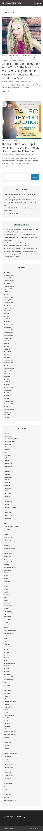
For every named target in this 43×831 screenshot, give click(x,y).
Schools (6, 745)
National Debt (8, 677)
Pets (5, 699)
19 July (31, 154)
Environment (8, 556)
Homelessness (8, 606)
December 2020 (8, 360)
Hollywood (7, 603)
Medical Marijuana (10, 663)
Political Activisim (10, 701)
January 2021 (8, 357)
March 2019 (7, 395)
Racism (6, 721)
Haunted (6, 589)
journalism (7, 625)
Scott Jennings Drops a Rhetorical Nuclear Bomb (19, 200)
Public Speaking (13, 60)
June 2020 (7, 376)
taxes (5, 770)
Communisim (8, 502)
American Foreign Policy (11, 439)
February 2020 (8, 387)
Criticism (7, 529)
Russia (6, 740)
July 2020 (7, 374)
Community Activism (10, 507)
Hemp (5, 597)
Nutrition (10, 140)
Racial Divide (8, 718)
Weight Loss (8, 795)
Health (18, 58)
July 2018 (7, 415)
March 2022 (7, 322)
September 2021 (9, 335)
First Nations (8, 570)
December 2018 (8, 401)
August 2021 (8, 338)
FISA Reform (8, 573)
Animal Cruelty (8, 444)
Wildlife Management (11, 800)
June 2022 (7, 313)
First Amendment (9, 567)
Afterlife (6, 433)
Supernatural (8, 764)
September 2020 (9, 368)
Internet (6, 622)
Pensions (7, 696)
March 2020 (7, 385)
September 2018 (9, 409)
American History (9, 441)
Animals (6, 450)
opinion (6, 688)
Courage (33, 55)
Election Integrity (9, 548)
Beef (5, 452)
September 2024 (9, 281)
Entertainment (8, 554)
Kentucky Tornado (10, 630)
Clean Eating (11, 55)
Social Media (8, 756)
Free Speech (7, 584)
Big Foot (6, 458)
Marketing (7, 655)
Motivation (5, 60)
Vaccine (6, 792)
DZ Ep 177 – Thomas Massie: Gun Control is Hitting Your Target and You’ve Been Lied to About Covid (21, 237)
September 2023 (9, 286)
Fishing (6, 576)
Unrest (6, 789)
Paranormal (7, 690)
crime (5, 524)
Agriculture (7, 436)
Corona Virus (8, 515)
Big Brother (7, 455)
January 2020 (8, 390)
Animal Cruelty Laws (10, 447)
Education (7, 543)
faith (5, 559)
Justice (6, 628)
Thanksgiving (8, 775)
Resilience (7, 737)
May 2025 (6, 272)
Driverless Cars (8, 537)
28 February (32, 81)
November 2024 (8, 275)
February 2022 (8, 324)
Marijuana (7, 649)
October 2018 (8, 406)
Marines (6, 652)
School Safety (8, 743)
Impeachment (8, 614)
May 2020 (6, 379)
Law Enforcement (9, 633)
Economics (7, 540)
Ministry (6, 671)
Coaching (18, 55)
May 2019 (6, 393)
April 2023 (7, 291)
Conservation (8, 513)
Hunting (6, 608)
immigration (8, 611)
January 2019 (8, 398)
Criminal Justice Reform (11, 526)
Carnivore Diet (8, 477)
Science (6, 748)
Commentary (26, 55)
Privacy (6, 710)
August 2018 (8, 412)
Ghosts (6, 586)
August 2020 (8, 371)
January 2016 (8, 417)
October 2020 (8, 365)
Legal (5, 638)
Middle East (7, 666)
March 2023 (7, 294)
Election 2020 (8, 545)
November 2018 (8, 404)
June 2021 (7, 343)
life (35, 58)
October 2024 (8, 278)
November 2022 (8, 302)
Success (21, 60)
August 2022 (8, 308)
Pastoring (7, 693)
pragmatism (8, 707)
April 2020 (7, 382)
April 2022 (7, 319)
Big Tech (6, 461)
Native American (9, 680)
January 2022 (8, 327)
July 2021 (7, 341)
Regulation (7, 726)
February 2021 (8, 354)
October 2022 (8, 305)
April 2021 (7, 349)
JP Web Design (21, 817)
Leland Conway (8, 81)
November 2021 (8, 333)
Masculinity (7, 658)
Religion (6, 729)
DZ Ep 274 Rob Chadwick (11, 213)
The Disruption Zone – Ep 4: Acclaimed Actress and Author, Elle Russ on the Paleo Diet (20, 147)
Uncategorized (8, 784)
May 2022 (6, 316)
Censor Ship (7, 482)
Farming (6, 565)
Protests (6, 712)
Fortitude (7, 581)
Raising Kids (8, 723)
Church (6, 491)
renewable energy (9, 734)
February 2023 (8, 297)
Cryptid (6, 532)
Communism (8, 504)
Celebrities (7, 480)
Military (6, 669)
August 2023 (8, 289)
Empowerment (6, 58)
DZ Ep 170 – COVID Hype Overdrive (26, 248)
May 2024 (6, 283)
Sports (6, 759)
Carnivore (7, 474)
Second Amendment (10, 753)
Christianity (7, 488)
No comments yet (21, 81)
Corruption (7, 518)
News (5, 682)
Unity (5, 786)
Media (6, 660)
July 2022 (7, 311)
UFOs (5, 781)
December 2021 (8, 330)
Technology (7, 773)
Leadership (30, 58)
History (6, 600)
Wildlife (6, 797)
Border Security (9, 466)
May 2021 (6, 346)
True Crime (7, 778)
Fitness (13, 58)
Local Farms (7, 647)
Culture (6, 534)
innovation (7, 617)
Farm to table (8, 562)
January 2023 (8, 300)
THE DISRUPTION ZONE (11, 3)
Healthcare (7, 595)
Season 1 (15, 140)
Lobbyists (7, 644)
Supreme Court (8, 767)
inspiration (23, 58)
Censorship (7, 485)
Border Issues (8, 463)
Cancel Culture (8, 472)
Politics (6, 704)
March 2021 (7, 352)
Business (4, 55)
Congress (7, 510)
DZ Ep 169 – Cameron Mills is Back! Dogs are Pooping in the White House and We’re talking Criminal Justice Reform (21, 254)
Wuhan (6, 803)
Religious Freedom (10, 732)
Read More (5, 91)
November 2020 (8, 363)
